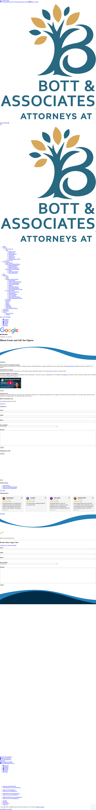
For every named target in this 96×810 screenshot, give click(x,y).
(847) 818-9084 (5, 317)
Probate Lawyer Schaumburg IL (10, 791)
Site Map (5, 800)
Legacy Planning (12, 295)
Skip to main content (4, 0)
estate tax (65, 374)
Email (2, 415)
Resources (5, 275)
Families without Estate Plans (14, 281)
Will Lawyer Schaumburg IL (9, 789)
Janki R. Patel (11, 252)
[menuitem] (49, 246)
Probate (10, 270)
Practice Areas (6, 261)
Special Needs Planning (13, 288)
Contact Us (5, 804)
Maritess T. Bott (12, 251)
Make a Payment (9, 313)
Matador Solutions (40, 807)
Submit (2, 447)
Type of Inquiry (4, 425)
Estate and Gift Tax (70, 366)
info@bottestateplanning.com (7, 763)
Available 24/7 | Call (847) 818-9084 (8, 545)
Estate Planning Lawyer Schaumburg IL (12, 787)
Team (7, 250)
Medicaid (10, 285)
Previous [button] (2, 453)
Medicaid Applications (13, 265)
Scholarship (8, 305)
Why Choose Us (9, 249)
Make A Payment (34, 1)
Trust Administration (12, 273)
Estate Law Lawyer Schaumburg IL (11, 798)
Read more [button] (5, 510)
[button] (95, 504)
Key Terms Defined (10, 290)
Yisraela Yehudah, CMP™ (14, 259)
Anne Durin (11, 255)
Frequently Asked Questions (12, 279)
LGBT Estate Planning (13, 284)
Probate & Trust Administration (12, 269)
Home (4, 246)
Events (7, 276)
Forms (7, 278)
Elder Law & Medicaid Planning (13, 264)
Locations (8, 314)
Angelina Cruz (11, 256)
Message (2, 429)
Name (2, 410)
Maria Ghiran (11, 257)
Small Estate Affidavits (13, 271)
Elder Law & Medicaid (13, 291)
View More (2, 490)
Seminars (8, 304)
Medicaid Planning (12, 266)
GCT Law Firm (9, 260)
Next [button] (1, 480)
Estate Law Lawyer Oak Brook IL (10, 794)
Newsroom (8, 300)
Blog (4, 274)
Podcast (7, 302)
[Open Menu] (8, 123)
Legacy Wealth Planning (13, 283)
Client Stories (6, 310)
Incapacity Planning (12, 294)
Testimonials (5, 309)
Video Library (9, 307)
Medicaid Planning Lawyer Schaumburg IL (12, 797)
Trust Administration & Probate (15, 289)
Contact (4, 312)
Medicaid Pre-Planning (13, 268)
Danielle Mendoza (12, 254)
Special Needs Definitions (14, 297)
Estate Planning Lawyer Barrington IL (11, 793)
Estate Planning (9, 262)
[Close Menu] (1, 124)
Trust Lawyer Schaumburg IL (9, 786)
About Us (5, 247)
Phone (2, 420)
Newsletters (8, 299)
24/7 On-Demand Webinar (11, 308)
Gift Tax (50, 371)
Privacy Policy (6, 803)
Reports (7, 303)
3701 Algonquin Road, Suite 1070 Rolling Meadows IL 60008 (15, 1)
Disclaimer (5, 802)
